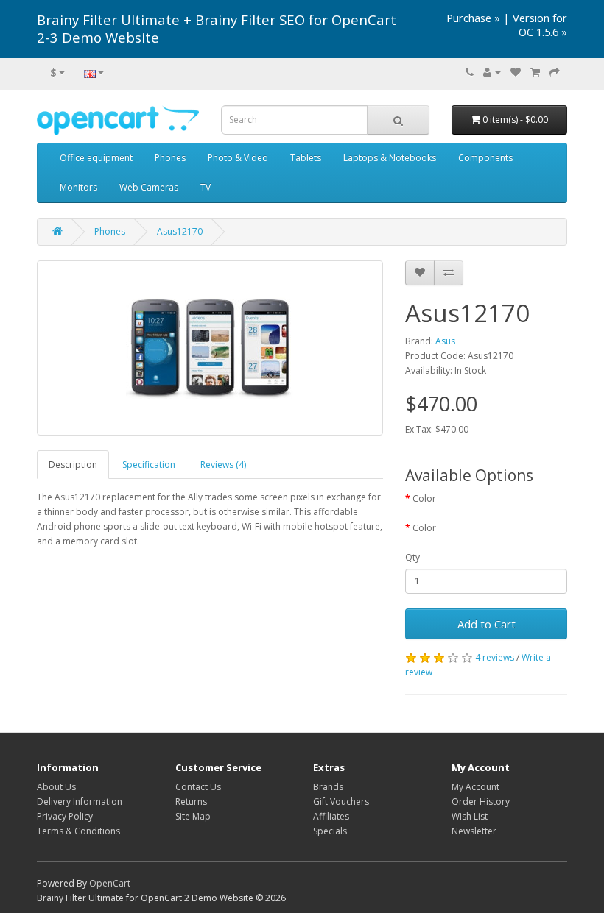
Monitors (78, 187)
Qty (412, 557)
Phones (170, 158)
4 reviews (494, 657)
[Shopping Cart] (535, 72)
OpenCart (109, 883)
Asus (445, 341)
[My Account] (492, 72)
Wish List (470, 816)
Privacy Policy (65, 816)
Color (424, 498)
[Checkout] (554, 72)
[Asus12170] (210, 348)
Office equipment (96, 158)
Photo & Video (238, 158)
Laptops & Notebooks (389, 158)
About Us (56, 787)
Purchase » (473, 17)
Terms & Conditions (78, 831)
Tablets (305, 158)
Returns (191, 801)
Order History (481, 801)
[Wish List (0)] (515, 72)
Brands (328, 787)
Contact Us (198, 787)
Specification (148, 464)
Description (73, 464)
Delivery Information (79, 801)
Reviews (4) (223, 464)
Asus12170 (180, 231)
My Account (475, 787)
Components (485, 158)
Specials (330, 831)
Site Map (193, 816)
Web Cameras (148, 187)
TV (205, 187)
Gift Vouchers (341, 801)
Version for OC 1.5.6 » (540, 24)
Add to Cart (486, 624)
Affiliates (331, 816)
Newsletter (474, 831)
